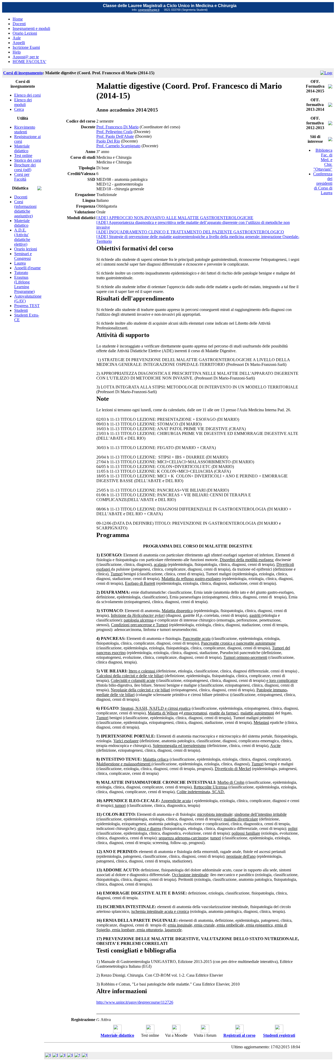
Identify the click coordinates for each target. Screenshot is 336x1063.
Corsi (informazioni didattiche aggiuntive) (25, 208)
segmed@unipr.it (148, 9)
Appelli (19, 42)
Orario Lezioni (25, 33)
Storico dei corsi (27, 160)
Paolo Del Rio (108, 141)
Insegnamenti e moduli (31, 28)
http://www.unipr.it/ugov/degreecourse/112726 (134, 1002)
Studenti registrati (279, 1035)
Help (17, 52)
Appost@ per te (26, 57)
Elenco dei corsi (27, 95)
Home (18, 19)
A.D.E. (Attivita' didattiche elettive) (22, 237)
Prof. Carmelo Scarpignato (118, 146)
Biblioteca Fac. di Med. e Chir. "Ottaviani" (322, 159)
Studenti (21, 310)
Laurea (20, 263)
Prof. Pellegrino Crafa (114, 131)
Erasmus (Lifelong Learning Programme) (24, 284)
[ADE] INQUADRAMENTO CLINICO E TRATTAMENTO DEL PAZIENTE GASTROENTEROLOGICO (190, 232)
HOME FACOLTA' (29, 61)
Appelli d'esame (27, 268)
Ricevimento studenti (24, 129)
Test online (23, 155)
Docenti (19, 24)
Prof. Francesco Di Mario (117, 127)
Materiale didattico (22, 148)
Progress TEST (27, 305)
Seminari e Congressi (23, 256)
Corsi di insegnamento (23, 73)
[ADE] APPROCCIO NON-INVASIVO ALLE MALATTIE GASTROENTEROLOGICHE (174, 217)
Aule (17, 38)
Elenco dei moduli (23, 102)
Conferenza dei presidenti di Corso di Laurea (322, 183)
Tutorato (21, 272)
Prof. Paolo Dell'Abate (115, 136)
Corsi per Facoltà (21, 176)
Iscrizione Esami (26, 47)
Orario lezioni (25, 249)
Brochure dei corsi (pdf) (25, 167)
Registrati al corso (239, 1035)
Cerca (19, 109)
